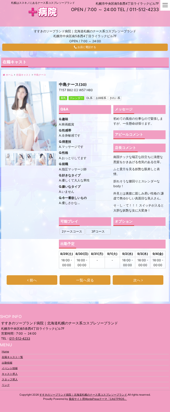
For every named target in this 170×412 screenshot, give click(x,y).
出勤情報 (7, 362)
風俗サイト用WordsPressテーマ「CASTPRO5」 (98, 398)
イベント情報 (10, 368)
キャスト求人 (10, 373)
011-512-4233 (19, 338)
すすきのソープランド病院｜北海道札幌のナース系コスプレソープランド (83, 394)
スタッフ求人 (10, 379)
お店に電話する (86, 47)
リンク (6, 385)
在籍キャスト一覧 (12, 357)
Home (5, 351)
